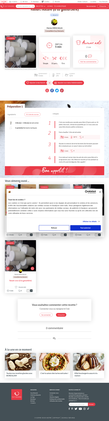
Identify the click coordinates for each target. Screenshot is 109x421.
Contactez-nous (54, 393)
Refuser (54, 228)
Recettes (39, 6)
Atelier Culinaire (82, 1)
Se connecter (91, 6)
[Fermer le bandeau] (100, 192)
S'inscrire (102, 6)
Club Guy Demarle (35, 395)
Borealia (57, 1)
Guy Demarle (103, 1)
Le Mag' (32, 397)
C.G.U (51, 395)
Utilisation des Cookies (56, 401)
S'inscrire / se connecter (42, 418)
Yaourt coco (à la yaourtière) (20, 281)
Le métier (93, 1)
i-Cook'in (14, 1)
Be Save (25, 1)
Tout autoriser (85, 228)
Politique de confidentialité (57, 399)
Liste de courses (33, 114)
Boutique (36, 1)
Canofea (46, 1)
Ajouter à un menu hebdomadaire (70, 83)
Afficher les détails (90, 221)
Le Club (3, 1)
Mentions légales (54, 397)
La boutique (61, 6)
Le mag (50, 6)
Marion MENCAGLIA (20, 274)
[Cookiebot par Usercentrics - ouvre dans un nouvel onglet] (86, 192)
